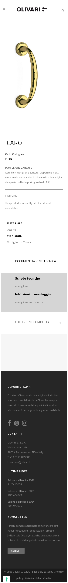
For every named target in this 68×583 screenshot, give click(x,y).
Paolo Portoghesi (15, 154)
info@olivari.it (22, 462)
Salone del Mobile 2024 (21, 502)
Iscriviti (16, 551)
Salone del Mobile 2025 (21, 491)
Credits (47, 578)
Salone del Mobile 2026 (21, 480)
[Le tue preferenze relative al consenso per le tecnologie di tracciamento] (6, 579)
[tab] (34, 262)
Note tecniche (33, 578)
